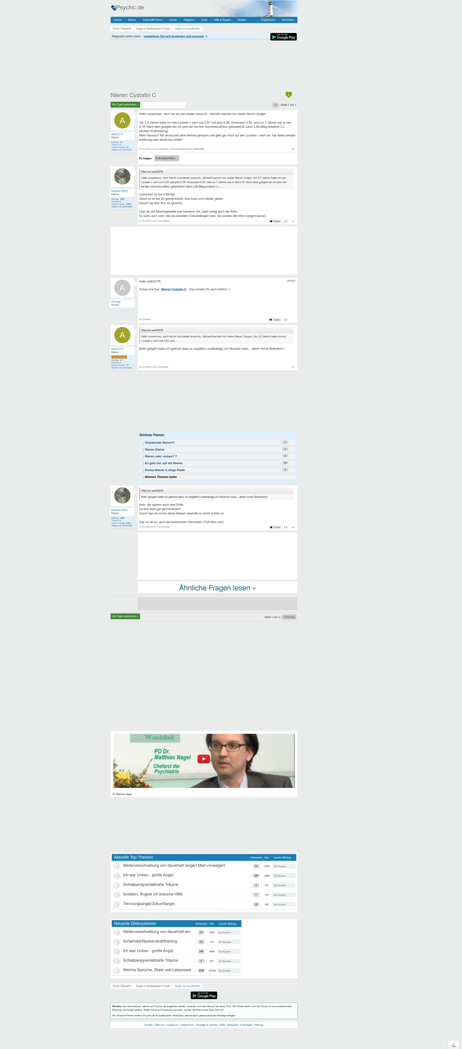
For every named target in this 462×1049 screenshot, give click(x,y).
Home (117, 19)
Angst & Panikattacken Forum (153, 986)
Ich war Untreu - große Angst (148, 874)
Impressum (172, 1024)
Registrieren (268, 19)
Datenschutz (187, 1024)
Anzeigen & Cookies (207, 1024)
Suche (173, 19)
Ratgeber (189, 19)
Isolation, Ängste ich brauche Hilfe (152, 894)
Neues (132, 19)
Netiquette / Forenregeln (239, 1024)
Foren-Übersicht (122, 986)
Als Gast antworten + (125, 104)
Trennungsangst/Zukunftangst (149, 903)
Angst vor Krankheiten (187, 986)
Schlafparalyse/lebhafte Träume (150, 884)
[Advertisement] (217, 555)
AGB (222, 1024)
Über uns (159, 1024)
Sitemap (259, 1024)
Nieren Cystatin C (133, 94)
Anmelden (288, 19)
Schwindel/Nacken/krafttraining (150, 941)
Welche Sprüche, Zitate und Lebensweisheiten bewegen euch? (177, 969)
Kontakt (149, 1024)
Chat (204, 19)
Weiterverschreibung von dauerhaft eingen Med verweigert (174, 865)
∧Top (454, 1045)
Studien (241, 19)
